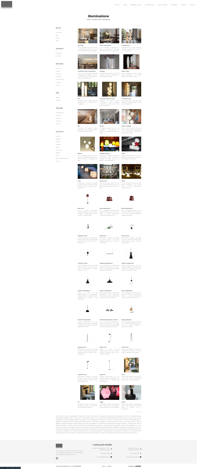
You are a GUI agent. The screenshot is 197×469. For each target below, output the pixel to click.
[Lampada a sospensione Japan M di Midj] (87, 281)
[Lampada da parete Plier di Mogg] (87, 116)
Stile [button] (57, 93)
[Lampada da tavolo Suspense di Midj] (87, 226)
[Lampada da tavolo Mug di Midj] (109, 226)
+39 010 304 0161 (134, 453)
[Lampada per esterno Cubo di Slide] (87, 171)
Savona (58, 161)
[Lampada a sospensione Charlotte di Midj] (87, 310)
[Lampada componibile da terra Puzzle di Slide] (131, 144)
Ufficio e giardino (163, 5)
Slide (57, 41)
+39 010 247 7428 (105, 453)
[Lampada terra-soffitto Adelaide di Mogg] (109, 61)
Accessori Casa (149, 5)
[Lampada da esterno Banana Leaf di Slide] (109, 171)
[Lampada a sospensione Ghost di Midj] (131, 281)
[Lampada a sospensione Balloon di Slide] (87, 144)
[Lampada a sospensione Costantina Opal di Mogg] (87, 61)
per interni (58, 56)
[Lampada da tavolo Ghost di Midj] (131, 226)
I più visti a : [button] (60, 131)
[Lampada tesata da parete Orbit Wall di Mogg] (87, 36)
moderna (58, 100)
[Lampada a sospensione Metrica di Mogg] (109, 116)
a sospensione (59, 112)
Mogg (57, 38)
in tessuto (58, 82)
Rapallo (58, 153)
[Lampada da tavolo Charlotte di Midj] (87, 253)
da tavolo (58, 121)
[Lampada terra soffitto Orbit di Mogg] (131, 365)
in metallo (58, 74)
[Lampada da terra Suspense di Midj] (87, 337)
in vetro (58, 85)
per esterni (59, 53)
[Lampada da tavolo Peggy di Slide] (109, 392)
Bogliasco (58, 139)
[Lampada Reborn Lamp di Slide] (131, 61)
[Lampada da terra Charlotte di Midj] (87, 365)
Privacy (2, 468)
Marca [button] (58, 28)
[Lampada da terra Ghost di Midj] (131, 337)
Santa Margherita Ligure (62, 158)
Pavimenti (183, 5)
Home (88, 19)
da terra (58, 124)
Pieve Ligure (59, 150)
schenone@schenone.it (103, 457)
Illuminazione (106, 19)
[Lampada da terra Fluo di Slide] (87, 89)
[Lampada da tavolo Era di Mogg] (87, 392)
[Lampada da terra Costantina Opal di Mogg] (131, 89)
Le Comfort (59, 32)
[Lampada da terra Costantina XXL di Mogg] (131, 36)
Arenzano (58, 136)
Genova (58, 147)
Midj (57, 35)
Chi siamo (117, 5)
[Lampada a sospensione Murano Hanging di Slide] (131, 116)
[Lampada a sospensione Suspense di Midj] (109, 253)
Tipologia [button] (59, 108)
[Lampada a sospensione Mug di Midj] (131, 310)
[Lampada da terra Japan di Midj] (109, 337)
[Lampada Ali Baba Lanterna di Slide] (109, 144)
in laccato (58, 68)
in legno (58, 71)
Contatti (192, 5)
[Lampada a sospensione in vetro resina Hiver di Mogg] (109, 36)
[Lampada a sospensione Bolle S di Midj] (131, 199)
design (57, 97)
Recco (57, 155)
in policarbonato (60, 79)
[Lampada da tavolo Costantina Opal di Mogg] (109, 89)
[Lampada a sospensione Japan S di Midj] (131, 253)
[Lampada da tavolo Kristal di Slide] (131, 392)
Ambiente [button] (59, 48)
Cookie (7, 468)
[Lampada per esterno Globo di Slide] (131, 171)
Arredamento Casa (136, 5)
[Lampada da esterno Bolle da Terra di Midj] (87, 199)
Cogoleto (58, 144)
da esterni (58, 115)
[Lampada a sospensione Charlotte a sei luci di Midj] (109, 310)
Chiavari (58, 141)
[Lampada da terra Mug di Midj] (109, 365)
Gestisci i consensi (15, 468)
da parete (58, 118)
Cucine (125, 5)
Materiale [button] (59, 64)
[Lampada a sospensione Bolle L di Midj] (109, 199)
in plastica (58, 76)
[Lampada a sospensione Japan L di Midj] (109, 281)
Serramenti (174, 5)
